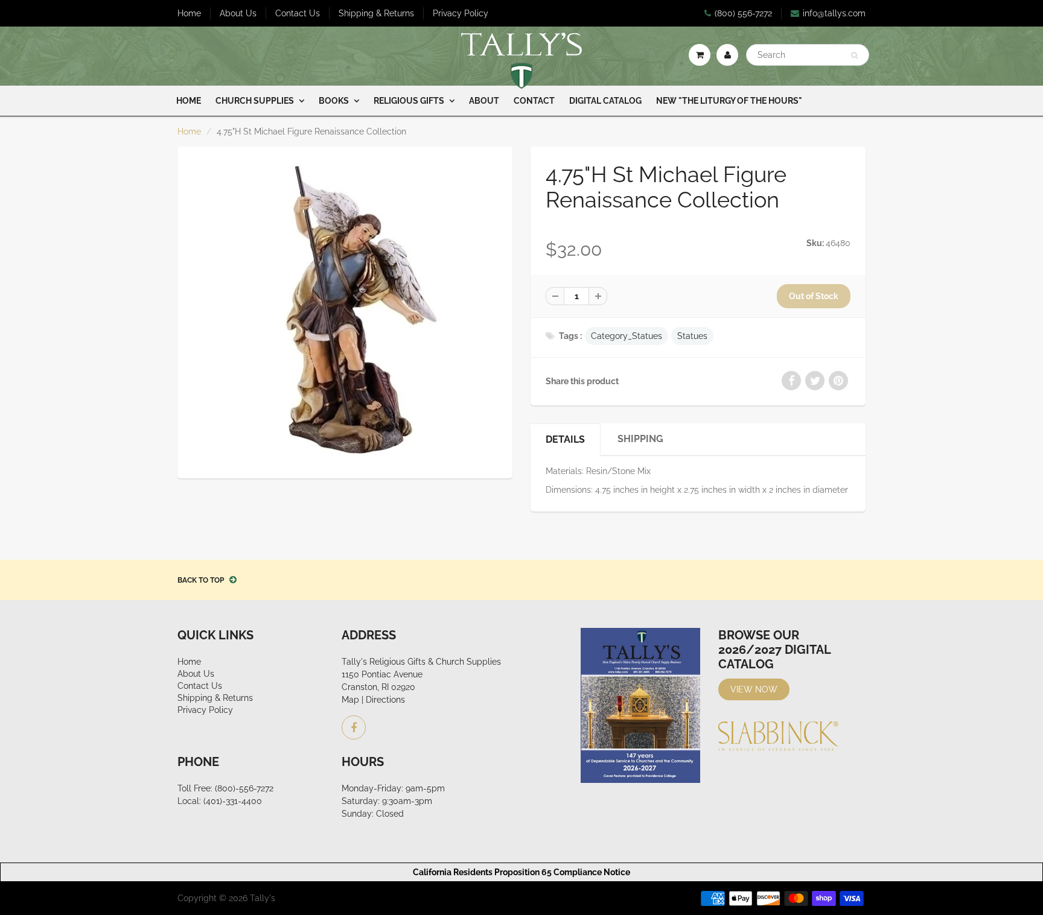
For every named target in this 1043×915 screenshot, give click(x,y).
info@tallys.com (834, 13)
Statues (692, 336)
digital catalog (605, 101)
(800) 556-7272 (743, 13)
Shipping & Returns (376, 13)
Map (350, 699)
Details (565, 439)
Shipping (640, 439)
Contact (534, 101)
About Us (238, 13)
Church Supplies (254, 101)
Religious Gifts (409, 101)
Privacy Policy (460, 13)
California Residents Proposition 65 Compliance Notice (521, 872)
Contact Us (297, 13)
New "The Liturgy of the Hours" (729, 101)
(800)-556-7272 (244, 788)
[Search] (854, 55)
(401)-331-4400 (232, 801)
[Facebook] (354, 727)
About (484, 101)
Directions (385, 699)
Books (334, 101)
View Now (753, 689)
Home (189, 13)
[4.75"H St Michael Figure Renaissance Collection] (345, 311)
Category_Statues (626, 336)
